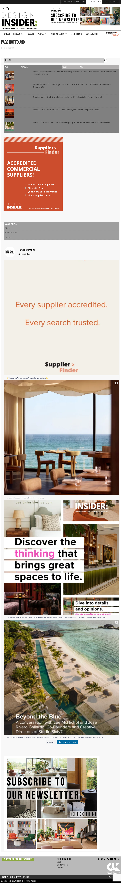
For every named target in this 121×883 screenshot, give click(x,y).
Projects (30, 33)
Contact (8, 237)
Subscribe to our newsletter (18, 859)
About (7, 228)
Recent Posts (73, 66)
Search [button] (105, 60)
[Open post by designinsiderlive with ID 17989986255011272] (61, 677)
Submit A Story (11, 232)
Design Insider (94, 2)
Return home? (7, 48)
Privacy (18, 877)
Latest (7, 33)
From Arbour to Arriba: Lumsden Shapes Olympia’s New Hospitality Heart (66, 109)
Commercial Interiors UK (73, 2)
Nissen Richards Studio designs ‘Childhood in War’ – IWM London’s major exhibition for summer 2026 (72, 85)
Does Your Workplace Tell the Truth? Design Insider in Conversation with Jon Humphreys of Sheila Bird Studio (74, 73)
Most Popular (16, 66)
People (41, 33)
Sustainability (93, 33)
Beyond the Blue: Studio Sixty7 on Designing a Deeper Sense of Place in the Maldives (71, 122)
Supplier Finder (111, 2)
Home (4, 877)
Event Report (77, 33)
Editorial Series (57, 33)
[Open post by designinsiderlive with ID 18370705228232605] (61, 317)
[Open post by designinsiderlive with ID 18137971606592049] (61, 557)
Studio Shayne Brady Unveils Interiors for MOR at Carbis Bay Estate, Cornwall (67, 97)
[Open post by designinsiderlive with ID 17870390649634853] (61, 437)
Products (18, 33)
